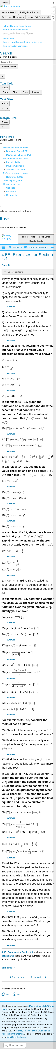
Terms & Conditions (40, 1030)
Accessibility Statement (13, 1034)
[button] (11, 191)
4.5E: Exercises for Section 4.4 (17, 952)
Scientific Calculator (16, 169)
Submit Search (9, 66)
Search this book (8, 57)
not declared (8, 955)
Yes (7, 994)
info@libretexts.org (16, 1037)
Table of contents (14, 272)
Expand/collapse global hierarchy (5, 247)
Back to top (7, 968)
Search (6, 1045)
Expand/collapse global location (52, 246)
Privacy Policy (22, 1030)
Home (15, 247)
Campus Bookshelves (39, 247)
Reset (5, 87)
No (18, 994)
